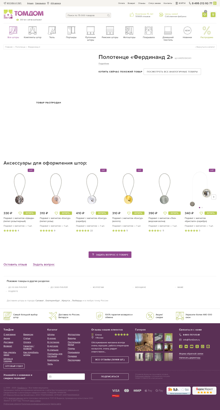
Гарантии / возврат (28, 347)
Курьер (30, 3)
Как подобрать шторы (30, 353)
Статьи (26, 338)
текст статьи (35, 401)
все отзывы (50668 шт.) (110, 359)
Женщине (140, 287)
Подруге (13, 291)
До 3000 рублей (59, 287)
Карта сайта (56, 404)
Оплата (121, 3)
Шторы (51, 334)
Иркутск (66, 300)
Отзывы (141, 3)
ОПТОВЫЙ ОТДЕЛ (14, 366)
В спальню (52, 350)
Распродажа (74, 360)
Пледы (71, 348)
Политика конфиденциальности (35, 404)
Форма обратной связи (191, 353)
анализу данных (16, 398)
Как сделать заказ (10, 353)
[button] (193, 190)
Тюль (50, 364)
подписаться (110, 376)
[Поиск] (108, 15)
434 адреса (56, 3)
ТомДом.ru (22, 388)
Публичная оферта (12, 404)
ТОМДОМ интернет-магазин (23, 14)
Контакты (168, 3)
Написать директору (189, 357)
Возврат (131, 3)
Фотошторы (74, 334)
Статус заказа (154, 3)
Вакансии (28, 334)
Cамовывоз (40, 3)
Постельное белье (74, 343)
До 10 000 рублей (17, 287)
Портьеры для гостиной (54, 355)
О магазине (10, 334)
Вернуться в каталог (205, 47)
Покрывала (74, 352)
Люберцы (77, 300)
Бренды (72, 338)
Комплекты (53, 360)
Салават (39, 300)
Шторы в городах (8, 359)
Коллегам (98, 287)
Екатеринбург (53, 300)
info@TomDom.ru (191, 339)
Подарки (72, 356)
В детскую (52, 346)
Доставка (8, 342)
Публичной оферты (142, 376)
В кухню (51, 338)
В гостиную (53, 342)
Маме (180, 287)
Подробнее (104, 63)
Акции (7, 338)
